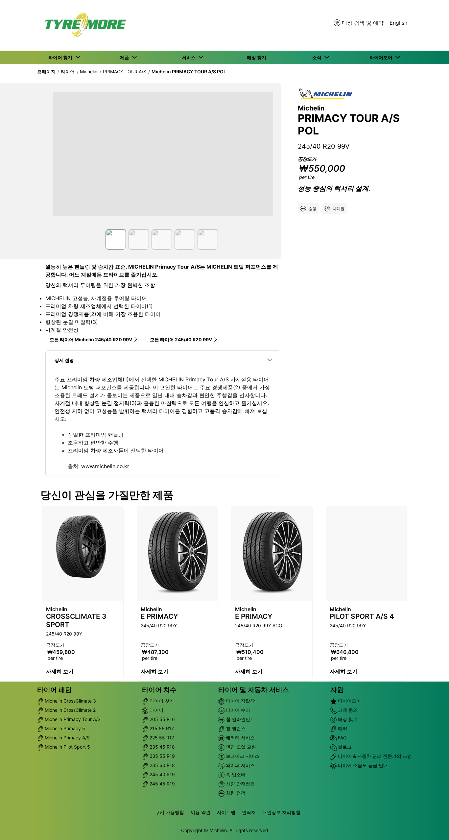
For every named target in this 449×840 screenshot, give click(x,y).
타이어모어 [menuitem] (381, 57)
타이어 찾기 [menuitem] (61, 57)
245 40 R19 (161, 774)
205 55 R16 (161, 719)
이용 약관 (200, 812)
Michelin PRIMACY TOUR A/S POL (189, 71)
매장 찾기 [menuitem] (256, 57)
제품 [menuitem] (125, 57)
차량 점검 (235, 793)
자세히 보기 (60, 671)
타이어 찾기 (161, 701)
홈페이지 (46, 71)
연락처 (249, 812)
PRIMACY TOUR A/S (124, 71)
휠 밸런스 (235, 728)
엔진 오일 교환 (240, 747)
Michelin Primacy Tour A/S (72, 719)
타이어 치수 (159, 689)
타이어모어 (349, 701)
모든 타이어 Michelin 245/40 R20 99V (91, 339)
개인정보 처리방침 (281, 812)
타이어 (68, 71)
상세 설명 (64, 360)
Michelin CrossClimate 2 (69, 710)
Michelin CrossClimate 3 (69, 701)
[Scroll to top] (431, 826)
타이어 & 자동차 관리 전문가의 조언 (374, 756)
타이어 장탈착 (240, 701)
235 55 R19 (161, 756)
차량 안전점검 (240, 783)
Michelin (88, 71)
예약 (342, 728)
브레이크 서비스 (242, 756)
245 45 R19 (161, 783)
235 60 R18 (161, 765)
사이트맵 (226, 812)
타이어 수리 (237, 710)
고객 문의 (347, 710)
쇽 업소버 (235, 774)
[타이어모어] (83, 25)
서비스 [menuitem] (190, 57)
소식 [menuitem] (317, 57)
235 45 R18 (161, 747)
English (398, 22)
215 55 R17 (161, 728)
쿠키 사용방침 (169, 812)
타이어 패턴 (54, 689)
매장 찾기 (347, 719)
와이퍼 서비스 (240, 765)
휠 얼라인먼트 (240, 719)
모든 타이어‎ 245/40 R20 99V (181, 339)
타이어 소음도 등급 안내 (362, 765)
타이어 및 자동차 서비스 (253, 689)
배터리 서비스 (240, 737)
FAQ (342, 737)
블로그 (344, 747)
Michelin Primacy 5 (64, 728)
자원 (336, 689)
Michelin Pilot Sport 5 (66, 747)
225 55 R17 (161, 737)
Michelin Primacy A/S (66, 737)
